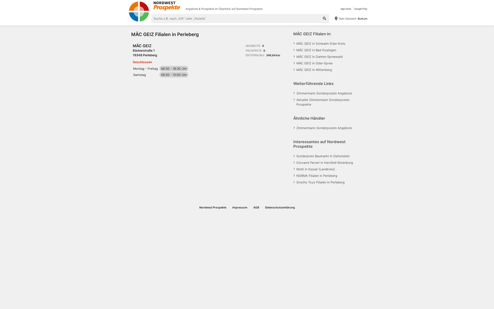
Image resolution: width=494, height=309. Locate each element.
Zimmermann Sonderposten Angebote (324, 93)
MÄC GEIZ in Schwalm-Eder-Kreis (320, 43)
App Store (346, 8)
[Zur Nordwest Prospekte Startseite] (154, 6)
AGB (256, 207)
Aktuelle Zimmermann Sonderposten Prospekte (322, 102)
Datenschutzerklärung (280, 207)
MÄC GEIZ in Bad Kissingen (316, 50)
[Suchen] (324, 18)
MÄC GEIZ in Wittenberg (314, 70)
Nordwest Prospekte (249, 8)
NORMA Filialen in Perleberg (316, 176)
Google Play (360, 8)
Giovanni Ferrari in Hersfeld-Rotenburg (324, 163)
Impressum (239, 207)
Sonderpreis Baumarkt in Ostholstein (323, 156)
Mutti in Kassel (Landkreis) (315, 169)
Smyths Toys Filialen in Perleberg (320, 182)
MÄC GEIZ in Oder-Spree (314, 63)
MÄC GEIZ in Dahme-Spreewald (319, 57)
